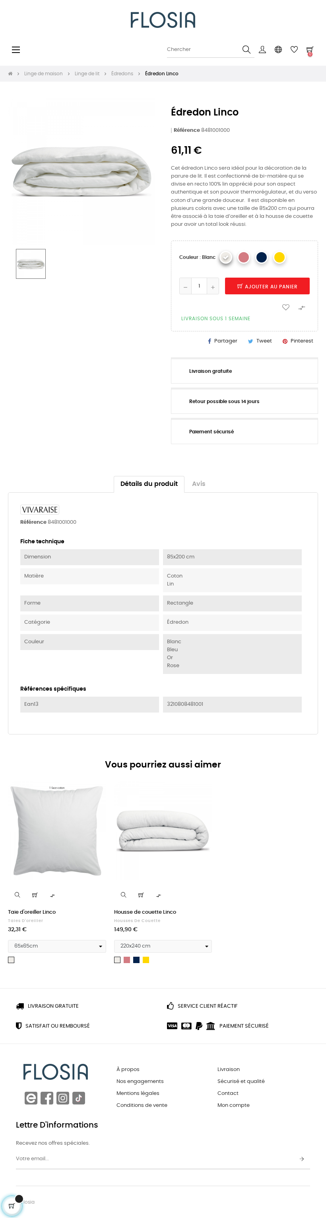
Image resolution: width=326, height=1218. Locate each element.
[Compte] (262, 50)
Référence (187, 130)
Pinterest (302, 341)
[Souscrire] (301, 1159)
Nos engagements (140, 1081)
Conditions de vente (141, 1105)
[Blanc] (225, 257)
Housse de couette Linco (145, 912)
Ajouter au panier (270, 286)
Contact (228, 1093)
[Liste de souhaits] (286, 306)
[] (35, 895)
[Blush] (243, 257)
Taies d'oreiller (25, 921)
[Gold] (279, 257)
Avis (199, 484)
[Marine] (261, 257)
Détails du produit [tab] (149, 484)
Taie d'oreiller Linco (32, 912)
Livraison (228, 1069)
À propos (128, 1069)
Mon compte (233, 1105)
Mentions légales (137, 1093)
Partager (225, 341)
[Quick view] (17, 895)
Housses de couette (137, 921)
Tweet (264, 341)
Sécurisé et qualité (241, 1081)
